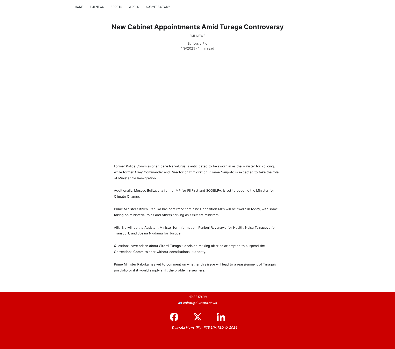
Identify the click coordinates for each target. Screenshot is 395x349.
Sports (116, 6)
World (134, 6)
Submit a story (158, 6)
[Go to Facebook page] (176, 317)
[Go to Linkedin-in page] (221, 317)
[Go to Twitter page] (199, 317)
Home (79, 6)
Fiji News (97, 6)
